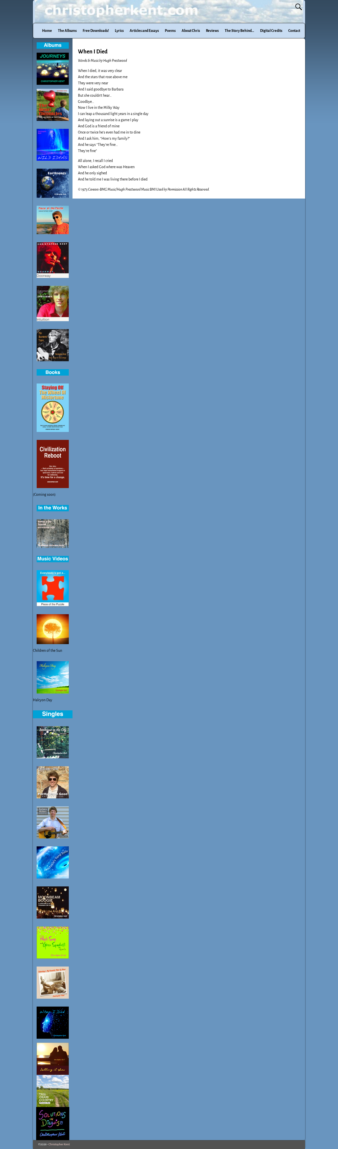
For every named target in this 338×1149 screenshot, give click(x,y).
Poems (170, 31)
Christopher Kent (59, 1144)
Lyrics (119, 31)
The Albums (67, 31)
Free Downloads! (96, 31)
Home (47, 31)
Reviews (212, 31)
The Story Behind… (239, 31)
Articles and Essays (144, 31)
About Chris (191, 31)
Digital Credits (271, 31)
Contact (294, 31)
